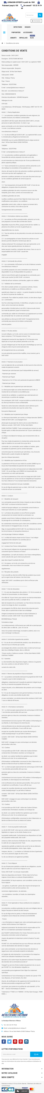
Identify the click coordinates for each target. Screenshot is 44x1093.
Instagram (26, 1041)
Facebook (4, 1041)
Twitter (9, 1041)
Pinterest (21, 1041)
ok (37, 1054)
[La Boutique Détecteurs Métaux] (10, 17)
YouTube (15, 1041)
